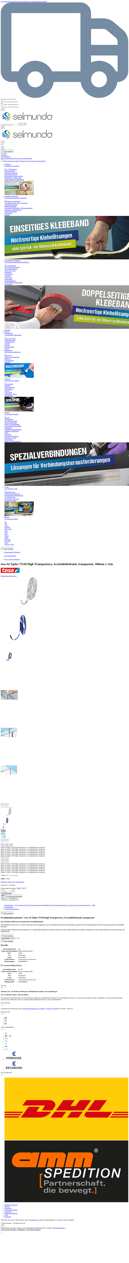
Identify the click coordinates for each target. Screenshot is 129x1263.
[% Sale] (19, 515)
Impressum (8, 1217)
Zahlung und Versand (11, 1205)
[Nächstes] (7, 804)
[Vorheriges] (3, 804)
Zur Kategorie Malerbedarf (13, 352)
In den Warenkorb (6, 893)
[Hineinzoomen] (11, 845)
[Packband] (19, 194)
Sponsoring (8, 1208)
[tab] (50, 905)
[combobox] (9, 125)
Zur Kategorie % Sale (11, 489)
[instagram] (6, 1021)
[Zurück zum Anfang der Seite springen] (3, 1225)
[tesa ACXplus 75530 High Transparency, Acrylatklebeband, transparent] (27, 592)
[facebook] (6, 1018)
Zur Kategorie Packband (12, 166)
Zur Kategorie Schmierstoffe (13, 335)
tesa (19, 949)
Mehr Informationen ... (59, 1228)
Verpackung (8, 1211)
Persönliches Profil (12, 158)
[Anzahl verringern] (3, 890)
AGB (6, 1215)
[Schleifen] (19, 411)
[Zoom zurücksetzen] (7, 845)
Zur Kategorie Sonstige (11, 414)
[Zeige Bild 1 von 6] (1, 807)
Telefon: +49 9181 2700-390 (48, 1008)
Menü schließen (8, 151)
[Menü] (3, 109)
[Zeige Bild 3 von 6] (5, 807)
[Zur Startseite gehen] (27, 122)
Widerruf (7, 1206)
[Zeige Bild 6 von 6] (11, 807)
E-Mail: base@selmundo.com (30, 1008)
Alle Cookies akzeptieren (33, 1230)
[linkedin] (6, 1024)
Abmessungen (8, 888)
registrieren (7, 157)
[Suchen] (20, 124)
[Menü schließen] (5, 168)
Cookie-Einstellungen (11, 1210)
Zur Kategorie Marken (11, 519)
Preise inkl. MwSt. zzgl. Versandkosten (12, 882)
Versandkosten (32, 1220)
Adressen (21, 158)
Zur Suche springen (23, 1)
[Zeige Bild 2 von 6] (3, 807)
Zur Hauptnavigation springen (38, 1)
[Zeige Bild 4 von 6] (7, 807)
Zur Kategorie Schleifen (12, 380)
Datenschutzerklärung (11, 1213)
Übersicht (4, 158)
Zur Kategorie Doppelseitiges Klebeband (17, 262)
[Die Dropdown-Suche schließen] (25, 124)
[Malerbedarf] (19, 377)
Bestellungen (28, 158)
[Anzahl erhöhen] (13, 890)
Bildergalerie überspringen (9, 576)
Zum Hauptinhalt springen (9, 1)
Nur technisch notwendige (9, 1230)
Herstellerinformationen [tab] (12, 909)
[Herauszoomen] (3, 845)
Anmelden (4, 155)
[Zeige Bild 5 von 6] (9, 807)
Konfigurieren (21, 1230)
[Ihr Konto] (3, 147)
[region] (64, 725)
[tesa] (64, 570)
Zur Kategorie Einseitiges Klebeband (16, 198)
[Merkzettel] (2, 145)
